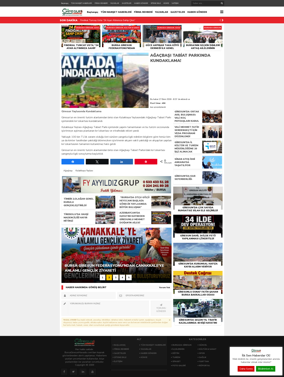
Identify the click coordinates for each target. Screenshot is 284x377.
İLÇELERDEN (178, 349)
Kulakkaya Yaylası (84, 170)
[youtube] (92, 371)
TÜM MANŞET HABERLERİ (81, 3)
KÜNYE (166, 3)
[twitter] (73, 371)
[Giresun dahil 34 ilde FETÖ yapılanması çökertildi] (198, 218)
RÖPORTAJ (204, 365)
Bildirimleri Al (265, 369)
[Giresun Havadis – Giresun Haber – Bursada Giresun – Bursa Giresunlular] (256, 352)
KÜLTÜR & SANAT (207, 349)
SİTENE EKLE (156, 3)
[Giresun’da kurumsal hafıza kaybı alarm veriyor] (198, 246)
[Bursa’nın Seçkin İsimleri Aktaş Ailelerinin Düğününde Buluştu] (203, 29)
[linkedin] (83, 371)
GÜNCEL (203, 345)
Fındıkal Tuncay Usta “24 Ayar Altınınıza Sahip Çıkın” (107, 20)
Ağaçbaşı (67, 170)
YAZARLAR (114, 3)
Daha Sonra (246, 369)
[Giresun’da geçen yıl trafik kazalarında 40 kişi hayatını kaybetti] (198, 303)
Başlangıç (64, 3)
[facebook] (64, 371)
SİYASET (176, 361)
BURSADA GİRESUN (181, 345)
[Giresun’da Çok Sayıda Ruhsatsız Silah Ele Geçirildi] (198, 190)
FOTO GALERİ (179, 365)
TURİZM (176, 357)
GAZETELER (126, 3)
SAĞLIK (202, 357)
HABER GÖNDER (141, 3)
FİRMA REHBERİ (101, 3)
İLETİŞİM (175, 3)
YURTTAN (204, 361)
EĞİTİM (175, 353)
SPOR (202, 353)
